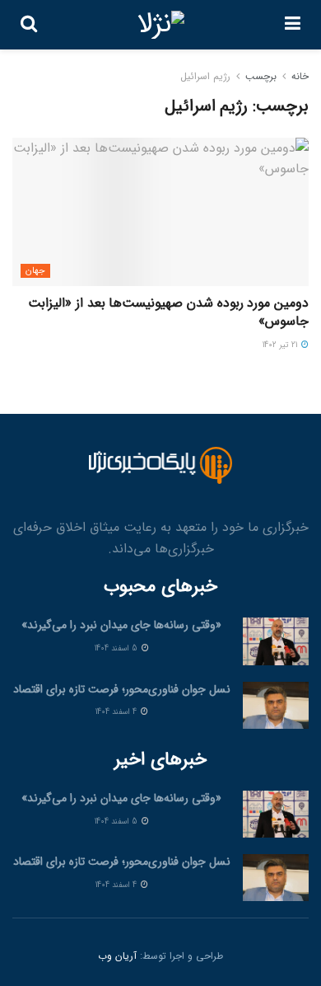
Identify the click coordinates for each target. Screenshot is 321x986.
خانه (300, 76)
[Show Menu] (292, 24)
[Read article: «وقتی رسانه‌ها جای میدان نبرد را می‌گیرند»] (276, 640)
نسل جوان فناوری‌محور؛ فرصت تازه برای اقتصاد (121, 689)
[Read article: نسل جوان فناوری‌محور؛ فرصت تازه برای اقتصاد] (276, 705)
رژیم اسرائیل (205, 76)
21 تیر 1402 (281, 345)
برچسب (261, 76)
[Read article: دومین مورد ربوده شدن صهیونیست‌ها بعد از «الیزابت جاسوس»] (160, 212)
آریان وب (117, 956)
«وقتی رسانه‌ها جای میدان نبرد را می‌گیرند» (121, 625)
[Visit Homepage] (160, 25)
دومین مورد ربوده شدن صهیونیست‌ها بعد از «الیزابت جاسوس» (168, 312)
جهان (35, 271)
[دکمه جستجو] (29, 24)
